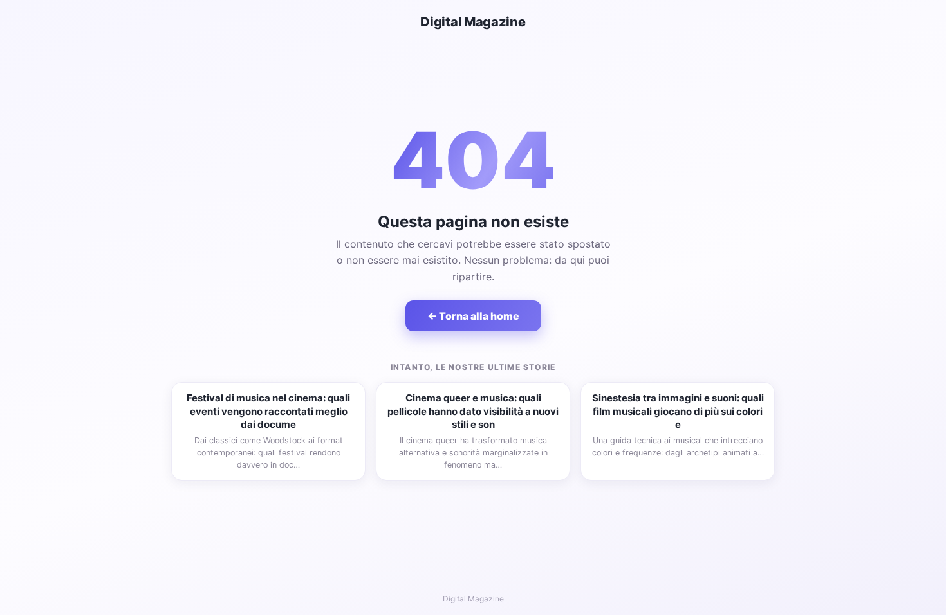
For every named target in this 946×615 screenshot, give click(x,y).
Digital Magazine (472, 22)
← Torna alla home (473, 315)
